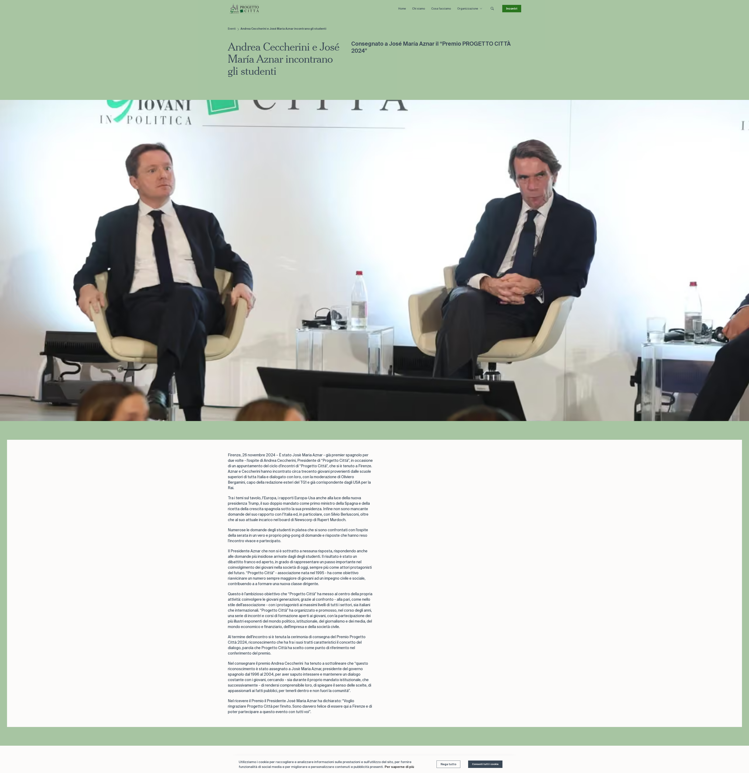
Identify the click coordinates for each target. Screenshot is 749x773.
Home (402, 8)
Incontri (511, 8)
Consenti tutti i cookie (485, 764)
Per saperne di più (399, 767)
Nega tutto (448, 764)
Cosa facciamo (441, 8)
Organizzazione (467, 8)
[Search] (492, 8)
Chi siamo (418, 8)
